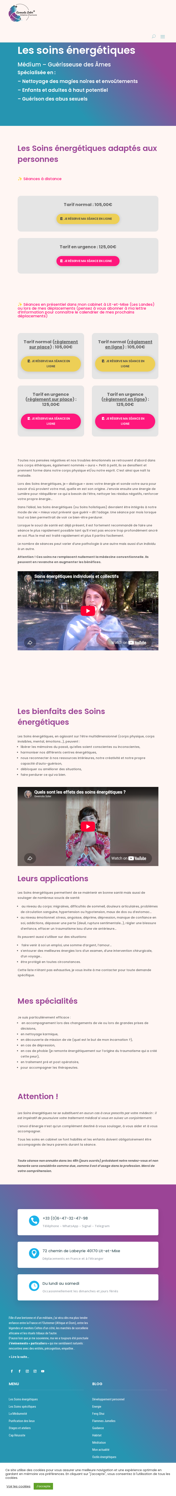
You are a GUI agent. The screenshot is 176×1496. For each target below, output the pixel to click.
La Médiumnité (18, 1414)
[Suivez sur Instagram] (27, 1371)
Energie (96, 1407)
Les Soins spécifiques (22, 1407)
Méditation (99, 1443)
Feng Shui (98, 1414)
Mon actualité (100, 1450)
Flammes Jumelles (103, 1421)
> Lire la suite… (19, 1357)
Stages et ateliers (20, 1428)
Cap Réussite (17, 1435)
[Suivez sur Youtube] (43, 1371)
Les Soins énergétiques (23, 1399)
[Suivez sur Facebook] (12, 1371)
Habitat (97, 1435)
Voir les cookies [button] (18, 1486)
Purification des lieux (22, 1421)
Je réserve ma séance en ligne (88, 219)
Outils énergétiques (104, 1457)
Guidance (98, 1428)
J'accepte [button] (43, 1486)
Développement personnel (108, 1399)
